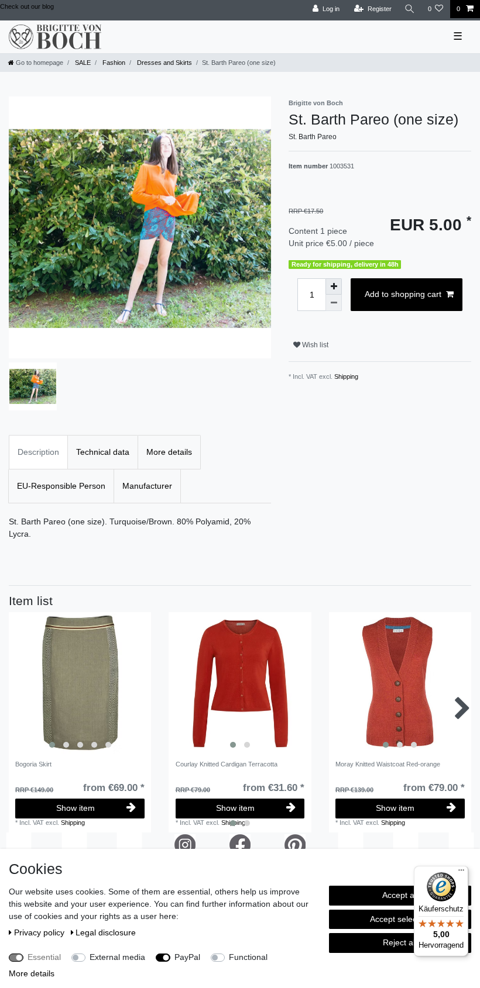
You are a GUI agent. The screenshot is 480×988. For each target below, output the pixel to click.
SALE (82, 62)
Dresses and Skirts (163, 62)
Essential (44, 957)
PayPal (187, 957)
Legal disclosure (106, 932)
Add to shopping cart (403, 294)
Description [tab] (38, 452)
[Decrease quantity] (333, 303)
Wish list (314, 345)
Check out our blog (27, 6)
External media (117, 957)
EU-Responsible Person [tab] (61, 485)
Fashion (113, 62)
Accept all (400, 895)
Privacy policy (40, 932)
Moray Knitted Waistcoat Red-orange (387, 764)
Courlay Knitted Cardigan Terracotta (226, 764)
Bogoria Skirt (33, 764)
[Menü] (461, 873)
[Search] (409, 9)
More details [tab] (169, 452)
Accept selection (400, 919)
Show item (75, 808)
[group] (80, 683)
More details (31, 973)
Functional (248, 957)
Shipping (346, 376)
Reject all (400, 942)
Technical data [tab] (102, 452)
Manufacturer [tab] (147, 485)
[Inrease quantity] (333, 286)
